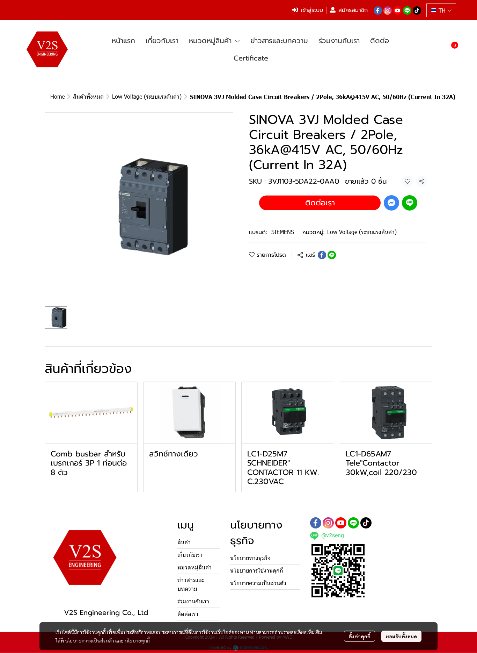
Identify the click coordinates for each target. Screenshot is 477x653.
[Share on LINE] (332, 255)
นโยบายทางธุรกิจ (250, 558)
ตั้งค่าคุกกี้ (359, 636)
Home (57, 96)
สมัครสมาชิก (353, 10)
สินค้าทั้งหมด (88, 96)
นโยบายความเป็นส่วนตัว (89, 640)
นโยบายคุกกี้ (137, 640)
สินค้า (184, 542)
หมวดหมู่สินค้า (194, 567)
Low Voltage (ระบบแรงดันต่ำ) (147, 96)
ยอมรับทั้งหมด (401, 636)
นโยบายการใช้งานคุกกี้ (256, 570)
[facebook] (378, 10)
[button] (441, 10)
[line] (407, 10)
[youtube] (397, 10)
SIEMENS (282, 231)
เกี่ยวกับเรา (190, 555)
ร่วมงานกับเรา (193, 601)
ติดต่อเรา (320, 202)
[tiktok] (417, 10)
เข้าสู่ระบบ (312, 10)
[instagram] (387, 10)
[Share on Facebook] (322, 255)
